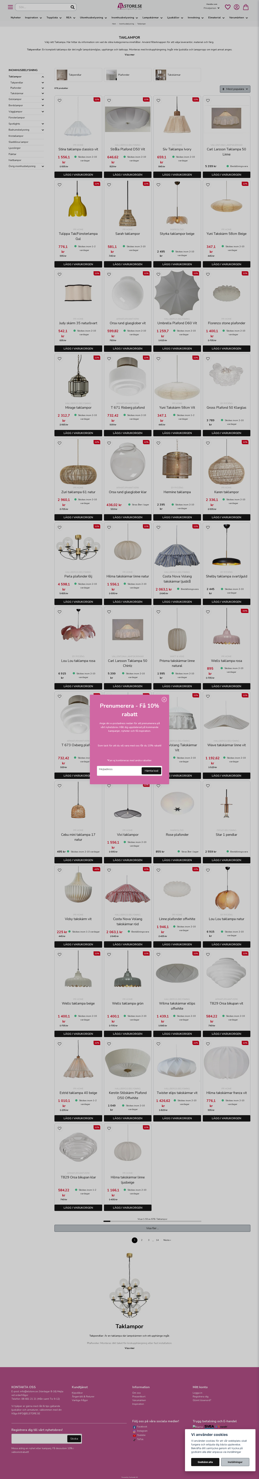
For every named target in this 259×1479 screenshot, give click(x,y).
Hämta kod (151, 771)
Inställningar (235, 1462)
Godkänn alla (205, 1462)
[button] (164, 699)
